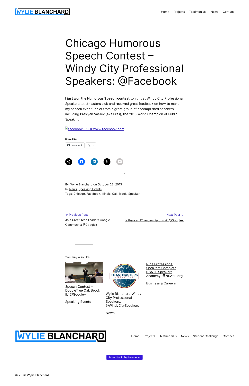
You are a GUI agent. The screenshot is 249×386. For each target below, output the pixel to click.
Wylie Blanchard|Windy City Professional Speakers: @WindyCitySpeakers (123, 299)
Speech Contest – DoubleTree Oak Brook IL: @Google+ (82, 290)
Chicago (79, 193)
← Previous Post (76, 214)
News (73, 189)
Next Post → (175, 214)
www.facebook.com (108, 129)
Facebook (93, 193)
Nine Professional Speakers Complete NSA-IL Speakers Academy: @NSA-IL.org (164, 270)
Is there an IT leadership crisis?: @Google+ (154, 220)
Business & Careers (161, 283)
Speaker (134, 193)
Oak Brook (119, 193)
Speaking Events (90, 189)
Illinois (106, 193)
